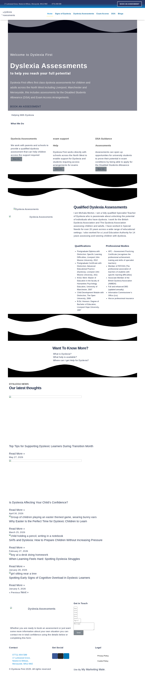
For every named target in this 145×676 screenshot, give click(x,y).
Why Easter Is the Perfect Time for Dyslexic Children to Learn (48, 521)
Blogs (120, 14)
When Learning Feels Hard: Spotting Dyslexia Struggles (44, 558)
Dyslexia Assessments (83, 14)
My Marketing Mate (93, 669)
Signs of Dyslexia (63, 14)
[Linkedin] (109, 4)
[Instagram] (104, 4)
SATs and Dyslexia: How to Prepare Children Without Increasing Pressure (55, 540)
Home (50, 14)
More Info (16, 159)
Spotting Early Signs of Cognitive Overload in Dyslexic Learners (49, 577)
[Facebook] (99, 4)
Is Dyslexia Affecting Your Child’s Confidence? (38, 502)
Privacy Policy (103, 656)
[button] (25, 106)
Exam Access (103, 14)
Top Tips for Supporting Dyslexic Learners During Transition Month (51, 446)
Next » (25, 592)
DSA (113, 14)
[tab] (72, 354)
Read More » (17, 453)
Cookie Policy (102, 661)
